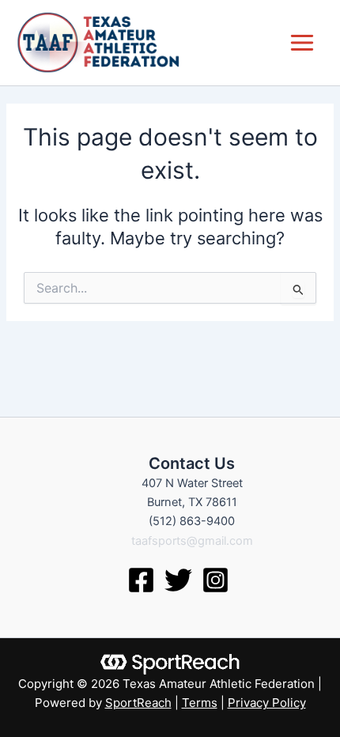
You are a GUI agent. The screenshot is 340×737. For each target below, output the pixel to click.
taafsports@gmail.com (192, 541)
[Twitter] (178, 580)
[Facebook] (141, 580)
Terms (199, 702)
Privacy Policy (267, 702)
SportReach (138, 702)
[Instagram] (215, 580)
